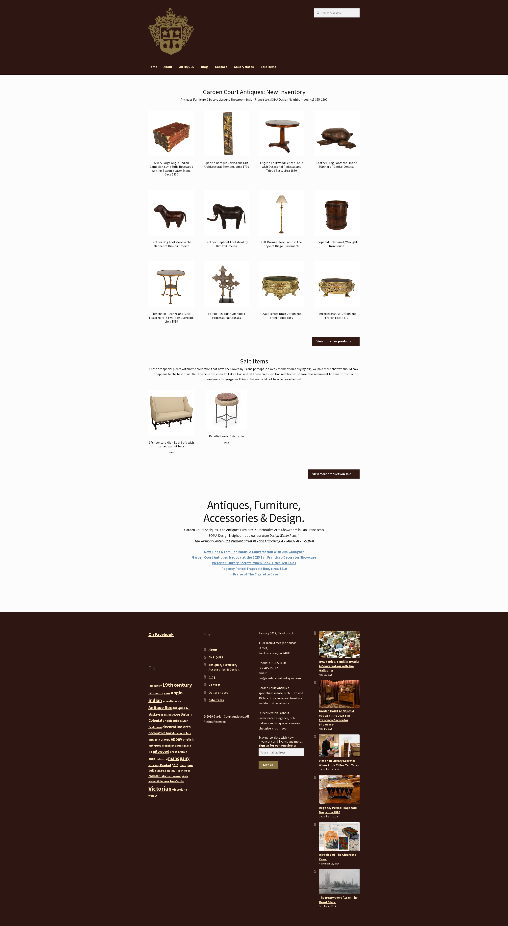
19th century (177, 684)
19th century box (159, 693)
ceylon (184, 721)
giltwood (161, 751)
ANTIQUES (186, 67)
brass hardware (172, 715)
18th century (155, 686)
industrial (162, 758)
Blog (204, 67)
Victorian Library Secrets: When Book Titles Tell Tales (254, 563)
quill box (160, 770)
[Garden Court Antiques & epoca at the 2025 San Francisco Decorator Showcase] (339, 693)
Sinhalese (162, 781)
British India (171, 721)
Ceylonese (155, 727)
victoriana (179, 789)
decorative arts (176, 726)
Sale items (268, 67)
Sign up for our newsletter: (278, 745)
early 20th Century (159, 739)
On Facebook (161, 634)
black (152, 714)
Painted (165, 765)
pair (174, 764)
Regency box (183, 770)
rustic (162, 776)
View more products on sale (331, 474)
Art (188, 708)
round (153, 776)
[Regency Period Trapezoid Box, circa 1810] (339, 789)
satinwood (174, 776)
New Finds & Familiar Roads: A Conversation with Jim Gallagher (254, 552)
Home (152, 67)
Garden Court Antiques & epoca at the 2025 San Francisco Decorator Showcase (254, 557)
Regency (170, 771)
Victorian (160, 788)
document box (181, 733)
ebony (176, 739)
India (151, 759)
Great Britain (178, 752)
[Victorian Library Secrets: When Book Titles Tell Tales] (339, 745)
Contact (221, 67)
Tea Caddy (176, 781)
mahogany (179, 758)
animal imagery (172, 701)
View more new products (334, 341)
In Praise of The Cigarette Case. (254, 574)
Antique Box (160, 707)
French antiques (172, 745)
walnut (153, 796)
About (168, 67)
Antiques (178, 708)
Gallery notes (244, 67)
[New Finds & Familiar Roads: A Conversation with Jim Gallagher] (339, 644)
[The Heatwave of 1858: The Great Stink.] (339, 881)
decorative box (160, 733)
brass (159, 714)
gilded (187, 745)
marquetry (154, 765)
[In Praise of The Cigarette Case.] (339, 836)
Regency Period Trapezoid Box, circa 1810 (254, 569)
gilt (150, 752)
